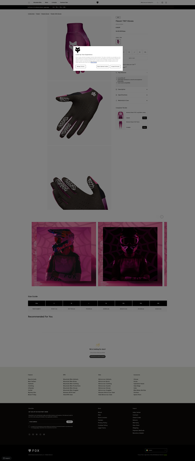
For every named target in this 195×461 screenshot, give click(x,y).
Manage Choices (80, 66)
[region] (98, 58)
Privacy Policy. (94, 62)
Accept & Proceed (115, 66)
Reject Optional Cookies (102, 66)
